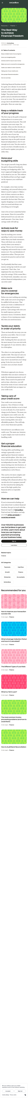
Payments (7, 567)
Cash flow (21, 567)
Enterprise (7, 577)
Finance (12, 25)
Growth (7, 572)
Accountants (21, 577)
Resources (4, 25)
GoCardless (10, 43)
